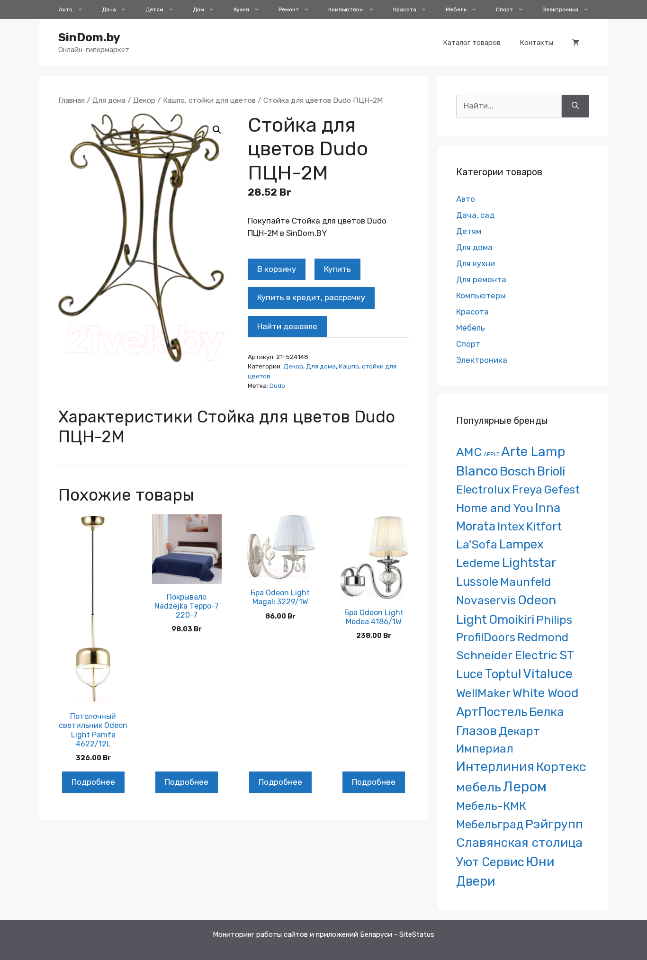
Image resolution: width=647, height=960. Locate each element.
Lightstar (529, 562)
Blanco (477, 471)
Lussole (477, 581)
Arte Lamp (533, 451)
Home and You (494, 508)
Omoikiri (511, 619)
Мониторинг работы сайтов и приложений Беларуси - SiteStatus (323, 934)
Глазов (476, 730)
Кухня (241, 9)
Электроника (560, 9)
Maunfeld (525, 582)
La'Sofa (476, 544)
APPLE (491, 454)
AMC (469, 452)
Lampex (521, 544)
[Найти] (575, 106)
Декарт (519, 731)
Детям (154, 9)
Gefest (562, 489)
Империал (484, 748)
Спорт (504, 9)
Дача (109, 9)
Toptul (503, 674)
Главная (71, 100)
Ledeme (478, 563)
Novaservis (486, 600)
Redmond (542, 637)
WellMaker (483, 693)
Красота (404, 9)
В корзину (276, 269)
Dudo (277, 385)
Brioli (551, 471)
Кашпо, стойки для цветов (209, 100)
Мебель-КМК (491, 806)
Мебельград (489, 824)
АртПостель (491, 712)
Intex (510, 526)
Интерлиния (495, 766)
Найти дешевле (287, 326)
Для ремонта (481, 279)
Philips (554, 620)
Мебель (456, 9)
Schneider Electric (506, 655)
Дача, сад (475, 215)
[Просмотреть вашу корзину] (576, 42)
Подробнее (93, 782)
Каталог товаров (472, 42)
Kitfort (544, 526)
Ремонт (289, 9)
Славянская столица (519, 842)
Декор (144, 100)
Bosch (517, 471)
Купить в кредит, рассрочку (311, 297)
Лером (525, 787)
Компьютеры (346, 9)
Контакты (536, 42)
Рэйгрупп (554, 824)
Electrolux (483, 489)
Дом (198, 9)
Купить (337, 269)
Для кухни (475, 263)
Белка (546, 712)
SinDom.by (89, 37)
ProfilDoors (485, 637)
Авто (65, 9)
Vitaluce (548, 674)
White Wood (545, 692)
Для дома (109, 100)
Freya (527, 489)
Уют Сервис (490, 862)
